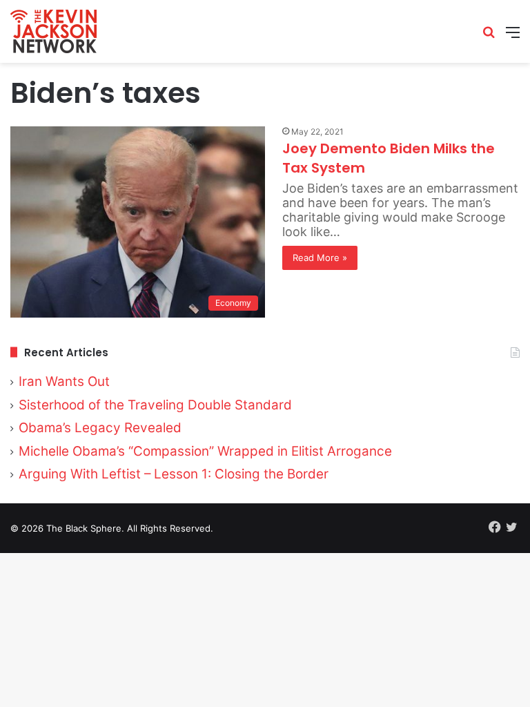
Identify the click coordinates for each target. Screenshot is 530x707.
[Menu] (513, 36)
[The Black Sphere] (53, 31)
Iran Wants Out (64, 381)
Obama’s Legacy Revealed (100, 428)
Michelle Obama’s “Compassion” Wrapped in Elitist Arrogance (205, 451)
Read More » (320, 257)
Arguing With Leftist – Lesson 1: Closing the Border (173, 474)
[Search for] (488, 36)
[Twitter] (511, 527)
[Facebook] (495, 527)
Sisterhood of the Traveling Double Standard (155, 405)
